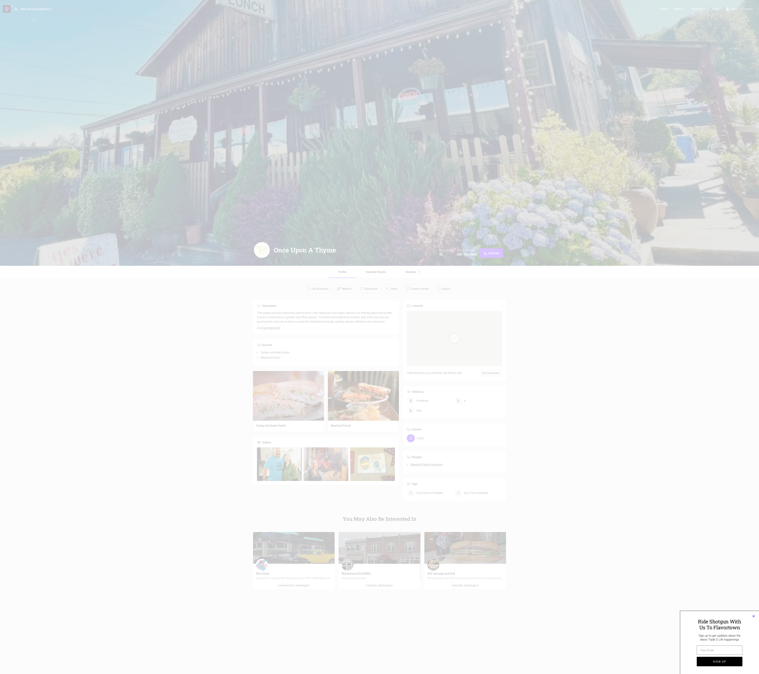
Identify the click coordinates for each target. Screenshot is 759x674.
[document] (379, 337)
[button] (753, 616)
